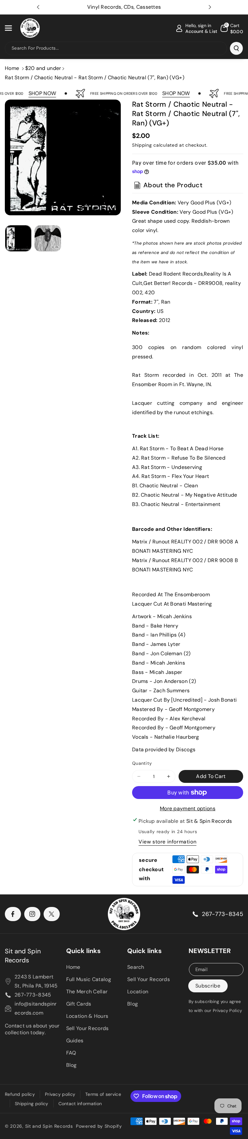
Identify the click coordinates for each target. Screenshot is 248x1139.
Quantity (142, 763)
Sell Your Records (87, 1028)
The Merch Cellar (87, 991)
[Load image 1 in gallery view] (18, 238)
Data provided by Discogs (163, 749)
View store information (167, 841)
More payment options (187, 808)
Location (137, 991)
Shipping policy (31, 1103)
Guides (75, 1040)
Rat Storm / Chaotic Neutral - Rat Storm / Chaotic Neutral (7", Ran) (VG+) (94, 77)
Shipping (142, 145)
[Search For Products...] (236, 48)
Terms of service (103, 1094)
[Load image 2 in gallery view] (48, 238)
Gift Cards (78, 1003)
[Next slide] (210, 7)
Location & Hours (87, 1016)
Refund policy (20, 1094)
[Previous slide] (38, 7)
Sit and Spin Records (23, 955)
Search (135, 967)
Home (12, 68)
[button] (12, 28)
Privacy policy (60, 1094)
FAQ (71, 1052)
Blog (71, 1065)
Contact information (80, 1103)
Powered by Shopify (99, 1126)
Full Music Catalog (88, 979)
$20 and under (43, 68)
